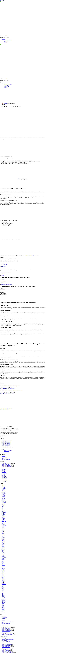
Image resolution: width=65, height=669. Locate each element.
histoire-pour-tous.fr (35, 255)
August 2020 (4, 481)
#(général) (3, 494)
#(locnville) (3, 498)
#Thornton (3, 595)
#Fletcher (3, 537)
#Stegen (3, 592)
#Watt (3, 603)
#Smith (3, 589)
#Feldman (3, 535)
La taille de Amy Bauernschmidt (7, 462)
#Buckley (3, 522)
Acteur (3, 609)
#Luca (3, 562)
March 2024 (4, 472)
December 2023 (4, 473)
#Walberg (3, 602)
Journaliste (3, 612)
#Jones (3, 552)
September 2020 (4, 480)
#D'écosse (3, 529)
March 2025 (4, 469)
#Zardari (3, 608)
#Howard (3, 548)
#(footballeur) (4, 493)
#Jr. (2, 553)
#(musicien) (3, 499)
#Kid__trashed (4, 557)
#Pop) (3, 575)
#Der (2, 532)
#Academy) (3, 511)
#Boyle (3, 520)
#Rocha (3, 579)
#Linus (3, 561)
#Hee (3, 545)
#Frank (3, 538)
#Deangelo (3, 530)
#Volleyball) (4, 599)
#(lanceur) (3, 497)
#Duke (3, 533)
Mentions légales (6, 41)
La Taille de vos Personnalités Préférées (8, 457)
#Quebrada (3, 576)
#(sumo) (3, 504)
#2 (2, 507)
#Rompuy (3, 580)
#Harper (3, 543)
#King (3, 558)
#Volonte (3, 600)
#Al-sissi (3, 513)
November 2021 (4, 478)
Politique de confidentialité (8, 84)
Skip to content (2, 0)
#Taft (2, 593)
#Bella (3, 516)
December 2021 (4, 477)
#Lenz (3, 560)
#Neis (3, 569)
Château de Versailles (4, 264)
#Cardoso (3, 524)
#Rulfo (3, 582)
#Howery (3, 549)
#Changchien (4, 525)
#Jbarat (3, 550)
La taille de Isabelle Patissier (6, 444)
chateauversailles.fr (28, 255)
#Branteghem (4, 521)
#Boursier (3, 518)
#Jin (2, 551)
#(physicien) (4, 502)
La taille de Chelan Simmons (6, 443)
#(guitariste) (3, 495)
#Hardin (3, 542)
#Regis (3, 578)
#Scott (3, 586)
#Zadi (3, 606)
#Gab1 (3, 539)
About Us (5, 42)
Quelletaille (5, 636)
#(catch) (3, 490)
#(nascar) (3, 500)
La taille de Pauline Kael (5, 445)
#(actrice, (3, 485)
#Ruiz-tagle (3, 581)
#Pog (2, 574)
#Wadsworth (4, 601)
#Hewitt (3, 546)
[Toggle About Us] (16, 83)
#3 (2, 508)
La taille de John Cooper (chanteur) (7, 447)
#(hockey (3, 496)
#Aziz (3, 515)
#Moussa (3, 568)
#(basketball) (4, 488)
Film (2, 611)
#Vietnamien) (4, 598)
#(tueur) (3, 505)
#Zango (3, 607)
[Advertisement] (32, 95)
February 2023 (4, 476)
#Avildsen (3, 514)
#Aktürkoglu (4, 512)
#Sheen (3, 587)
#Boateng (3, 517)
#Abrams (3, 510)
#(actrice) (3, 486)
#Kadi (3, 554)
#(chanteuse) (4, 491)
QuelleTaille (5, 103)
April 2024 (3, 471)
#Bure (3, 523)
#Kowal (3, 559)
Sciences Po (2, 273)
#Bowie (3, 519)
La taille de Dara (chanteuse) (6, 633)
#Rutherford (4, 584)
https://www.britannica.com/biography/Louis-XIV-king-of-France (10, 385)
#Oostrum (3, 571)
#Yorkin (3, 605)
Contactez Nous (6, 40)
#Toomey (3, 597)
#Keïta (3, 555)
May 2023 (3, 475)
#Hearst (3, 544)
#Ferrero (3, 536)
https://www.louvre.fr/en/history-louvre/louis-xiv (7, 388)
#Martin (3, 563)
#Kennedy (3, 556)
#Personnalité (4, 573)
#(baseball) (3, 487)
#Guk (3, 541)
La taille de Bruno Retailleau (6, 441)
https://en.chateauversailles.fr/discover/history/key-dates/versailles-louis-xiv (11, 390)
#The (2, 594)
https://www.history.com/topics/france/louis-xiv (7, 393)
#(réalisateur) (4, 503)
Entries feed (3, 616)
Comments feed (4, 617)
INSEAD (2, 275)
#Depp (3, 531)
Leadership (2, 279)
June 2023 (3, 474)
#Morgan (3, 567)
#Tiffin (3, 596)
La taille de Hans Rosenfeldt (6, 442)
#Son (2, 590)
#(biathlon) (3, 489)
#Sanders (3, 585)
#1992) (3, 506)
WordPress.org (4, 618)
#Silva (3, 588)
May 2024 (3, 470)
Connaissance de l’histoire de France (6, 284)
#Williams (3, 604)
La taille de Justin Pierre (5, 632)
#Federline (3, 534)
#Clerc (3, 526)
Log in (3, 615)
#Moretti (3, 566)
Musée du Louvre (3, 266)
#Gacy (3, 540)
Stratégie (2, 282)
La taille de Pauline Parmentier (6, 463)
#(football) (3, 492)
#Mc (2, 564)
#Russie (3, 583)
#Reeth (3, 577)
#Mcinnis (3, 565)
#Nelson (3, 570)
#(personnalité (4, 501)
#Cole (3, 527)
